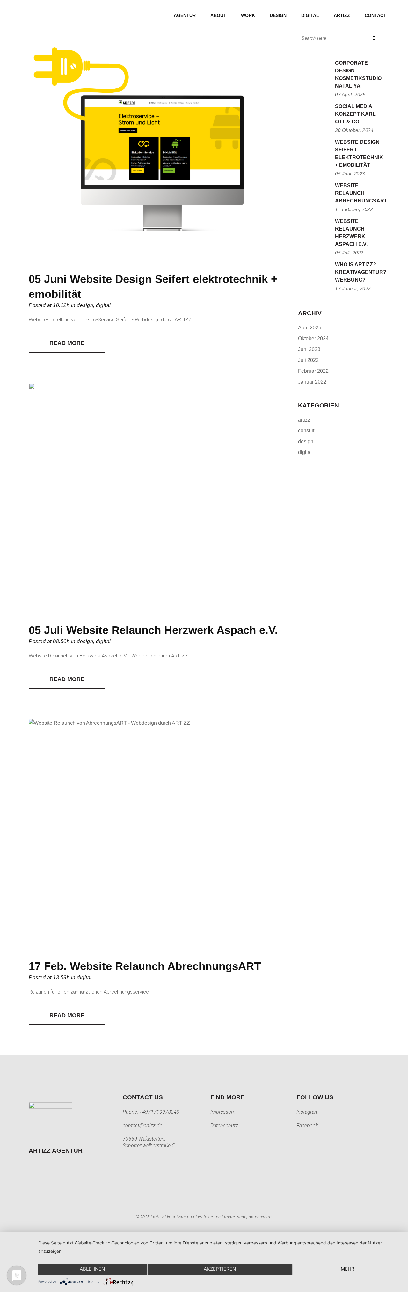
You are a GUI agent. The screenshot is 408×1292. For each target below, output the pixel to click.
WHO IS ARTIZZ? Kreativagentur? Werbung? (360, 272)
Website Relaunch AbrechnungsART (165, 966)
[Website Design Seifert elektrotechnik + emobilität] (157, 148)
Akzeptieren (220, 1269)
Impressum (223, 1112)
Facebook (307, 1125)
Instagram (307, 1112)
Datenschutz (224, 1125)
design (85, 305)
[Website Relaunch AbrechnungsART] (157, 835)
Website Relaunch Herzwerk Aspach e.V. (172, 630)
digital (103, 305)
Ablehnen (92, 1269)
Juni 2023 (309, 349)
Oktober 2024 (313, 338)
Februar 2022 (313, 371)
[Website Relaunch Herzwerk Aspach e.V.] (157, 499)
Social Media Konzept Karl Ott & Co (355, 114)
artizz (304, 419)
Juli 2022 (308, 360)
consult (306, 430)
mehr (347, 1269)
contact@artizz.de (142, 1125)
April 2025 (309, 327)
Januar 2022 (312, 382)
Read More (66, 343)
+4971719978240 (159, 1112)
